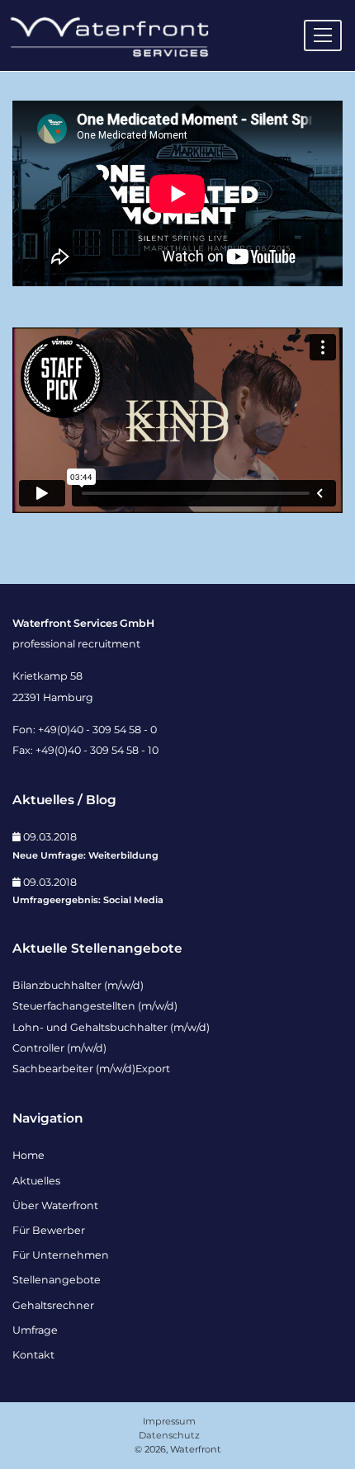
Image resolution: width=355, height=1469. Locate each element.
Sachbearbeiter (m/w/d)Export (91, 1068)
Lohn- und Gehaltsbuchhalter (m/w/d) (111, 1027)
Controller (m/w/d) (59, 1048)
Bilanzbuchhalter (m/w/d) (78, 985)
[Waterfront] (108, 34)
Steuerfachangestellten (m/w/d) (95, 1006)
